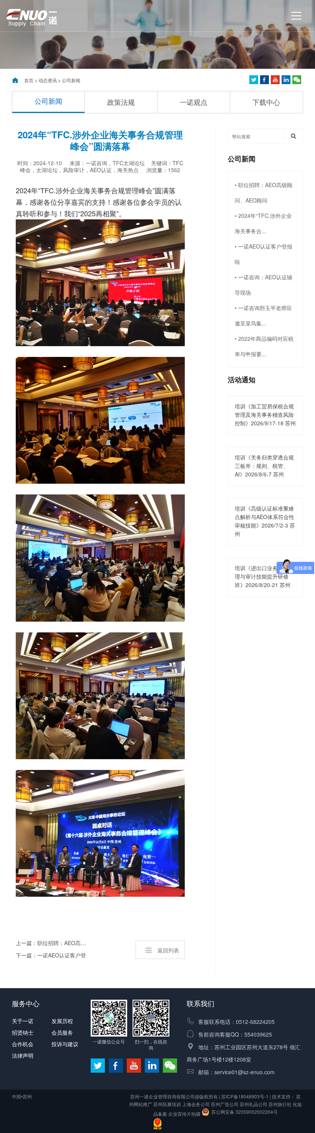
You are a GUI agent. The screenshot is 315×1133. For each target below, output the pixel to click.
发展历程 (62, 1021)
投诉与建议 (64, 1044)
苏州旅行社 (280, 1104)
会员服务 (62, 1032)
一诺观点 (193, 102)
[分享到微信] (296, 79)
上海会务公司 (196, 1104)
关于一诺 (22, 1021)
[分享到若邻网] (253, 79)
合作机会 (22, 1044)
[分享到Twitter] (275, 79)
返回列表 (168, 950)
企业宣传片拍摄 (184, 1113)
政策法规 (121, 102)
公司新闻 (71, 80)
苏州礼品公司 (253, 1104)
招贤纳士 (22, 1032)
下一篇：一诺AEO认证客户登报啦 (51, 956)
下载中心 (266, 102)
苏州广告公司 (225, 1104)
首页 (28, 80)
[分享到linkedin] (286, 79)
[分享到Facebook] (264, 79)
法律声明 (22, 1055)
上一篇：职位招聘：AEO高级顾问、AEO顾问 (52, 943)
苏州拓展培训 (167, 1104)
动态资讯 (47, 80)
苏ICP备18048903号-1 (245, 1096)
